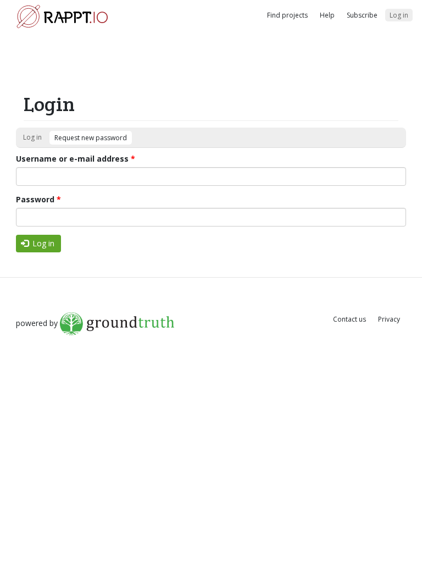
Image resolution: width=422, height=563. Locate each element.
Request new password (90, 137)
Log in (399, 15)
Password (38, 199)
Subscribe (362, 15)
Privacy (389, 319)
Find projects (287, 15)
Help (327, 15)
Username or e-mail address (75, 158)
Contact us (349, 319)
